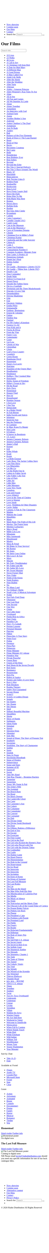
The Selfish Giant (14, 947)
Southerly (11, 740)
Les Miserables (13, 466)
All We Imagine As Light (17, 101)
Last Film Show (13, 463)
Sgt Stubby (11, 702)
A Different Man (14, 70)
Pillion (9, 634)
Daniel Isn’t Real (14, 259)
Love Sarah (11, 502)
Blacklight (11, 174)
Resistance (11, 670)
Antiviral (10, 121)
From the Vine (13, 332)
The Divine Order (14, 821)
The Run (10, 937)
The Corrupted (13, 816)
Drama (9, 1108)
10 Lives (10, 55)
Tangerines (11, 782)
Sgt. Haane (11, 704)
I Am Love (11, 403)
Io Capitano (12, 425)
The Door (11, 825)
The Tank (11, 957)
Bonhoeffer (11, 184)
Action (9, 1094)
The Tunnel (11, 962)
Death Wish (12, 276)
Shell (9, 709)
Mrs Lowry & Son (14, 556)
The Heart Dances (14, 857)
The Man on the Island (16, 889)
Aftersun (10, 87)
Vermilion (11, 1008)
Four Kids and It (14, 327)
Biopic (9, 1101)
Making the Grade (14, 514)
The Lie (10, 886)
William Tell (12, 1039)
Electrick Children (14, 303)
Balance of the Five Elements (19, 135)
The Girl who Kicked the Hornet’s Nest (24, 842)
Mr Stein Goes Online (16, 553)
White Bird (11, 1032)
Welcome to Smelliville (16, 1022)
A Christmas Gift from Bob (18, 65)
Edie (8, 298)
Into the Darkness (14, 422)
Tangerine (11, 779)
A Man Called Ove (15, 75)
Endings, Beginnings (15, 310)
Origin (9, 609)
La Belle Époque (14, 459)
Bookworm (11, 186)
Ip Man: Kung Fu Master (17, 427)
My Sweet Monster (15, 570)
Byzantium (11, 213)
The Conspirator (14, 811)
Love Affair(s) (13, 495)
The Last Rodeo (13, 884)
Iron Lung (11, 429)
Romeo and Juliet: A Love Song (20, 680)
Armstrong (11, 126)
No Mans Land (13, 587)
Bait (8, 133)
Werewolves (12, 1025)
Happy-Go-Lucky (14, 364)
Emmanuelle (12, 308)
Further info (18, 1133)
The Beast (11, 794)
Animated (11, 1098)
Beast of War (12, 143)
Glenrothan (11, 347)
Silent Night (12, 723)
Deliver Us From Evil (16, 279)
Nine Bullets (12, 582)
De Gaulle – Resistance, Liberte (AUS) (23, 267)
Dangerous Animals (15, 257)
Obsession (11, 599)
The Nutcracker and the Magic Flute (22, 903)
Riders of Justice (14, 677)
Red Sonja (11, 668)
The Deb (10, 818)
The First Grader (14, 838)
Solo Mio (11, 736)
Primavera (11, 648)
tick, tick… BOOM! (15, 981)
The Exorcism (13, 835)
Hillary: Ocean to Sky (16, 383)
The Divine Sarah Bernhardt (19, 823)
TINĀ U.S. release (15, 983)
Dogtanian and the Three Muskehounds (24, 288)
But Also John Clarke (16, 211)
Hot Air (10, 395)
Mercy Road (12, 529)
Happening (11, 361)
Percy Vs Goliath (14, 624)
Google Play (12, 1075)
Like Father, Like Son (16, 476)
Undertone (11, 1000)
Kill (8, 449)
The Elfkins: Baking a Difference (21, 828)
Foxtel (9, 1080)
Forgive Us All (13, 325)
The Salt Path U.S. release (18, 940)
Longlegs (11, 490)
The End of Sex (13, 830)
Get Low (10, 342)
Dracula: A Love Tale (16, 291)
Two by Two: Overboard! (18, 996)
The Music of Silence (16, 898)
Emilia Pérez (12, 305)
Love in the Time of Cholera (19, 497)
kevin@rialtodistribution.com (28, 1156)
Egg (8, 301)
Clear (9, 1084)
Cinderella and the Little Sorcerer (21, 240)
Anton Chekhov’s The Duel (18, 123)
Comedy (10, 1103)
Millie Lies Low (13, 531)
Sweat (9, 772)
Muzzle (10, 561)
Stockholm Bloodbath (16, 757)
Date (9, 1061)
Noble (9, 595)
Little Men (11, 483)
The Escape (12, 833)
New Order (11, 575)
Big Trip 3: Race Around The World (22, 169)
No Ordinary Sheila (15, 590)
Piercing (10, 631)
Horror (9, 1113)
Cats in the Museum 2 (16, 228)
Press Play (11, 646)
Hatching (10, 366)
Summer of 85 (13, 767)
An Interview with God (17, 111)
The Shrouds (12, 952)
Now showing (13, 24)
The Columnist (13, 808)
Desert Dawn (12, 281)
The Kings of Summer (16, 879)
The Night (11, 901)
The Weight (12, 969)
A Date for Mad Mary (16, 67)
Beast (9, 140)
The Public (11, 923)
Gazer (9, 339)
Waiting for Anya (14, 1013)
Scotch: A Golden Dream (17, 697)
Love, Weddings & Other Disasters (22, 505)
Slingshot (11, 733)
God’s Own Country (15, 352)
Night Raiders (13, 580)
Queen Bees (12, 660)
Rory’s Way (12, 682)
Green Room (12, 356)
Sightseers (11, 721)
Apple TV (11, 1072)
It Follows (11, 432)
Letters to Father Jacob (16, 473)
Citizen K (11, 242)
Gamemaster (12, 337)
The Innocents (13, 869)
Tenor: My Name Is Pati (17, 784)
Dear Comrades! (14, 274)
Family (10, 1111)
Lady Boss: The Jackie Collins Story (22, 461)
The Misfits (11, 896)
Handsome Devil (14, 359)
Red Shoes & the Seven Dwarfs (20, 665)
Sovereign (11, 743)
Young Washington (15, 1047)
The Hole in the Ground (17, 862)
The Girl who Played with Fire (20, 845)
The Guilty (11, 852)
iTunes (9, 1070)
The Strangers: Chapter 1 (17, 954)
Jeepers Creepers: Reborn (17, 439)
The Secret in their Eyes (17, 945)
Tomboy (10, 991)
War (8, 1123)
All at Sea (11, 96)
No (8, 585)
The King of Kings (15, 877)
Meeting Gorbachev (15, 527)
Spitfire (10, 748)
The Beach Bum (14, 791)
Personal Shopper (14, 629)
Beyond (10, 162)
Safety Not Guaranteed (16, 689)
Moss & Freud (13, 544)
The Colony (12, 806)
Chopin (10, 233)
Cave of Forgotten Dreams (18, 230)
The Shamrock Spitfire (16, 949)
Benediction (12, 155)
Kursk (9, 456)
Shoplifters (11, 714)
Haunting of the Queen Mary (19, 369)
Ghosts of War (13, 344)
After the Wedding (14, 82)
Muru (9, 558)
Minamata (11, 534)
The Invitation (13, 874)
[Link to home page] (24, 20)
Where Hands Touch (15, 1030)
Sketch (9, 728)
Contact (10, 32)
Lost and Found (13, 493)
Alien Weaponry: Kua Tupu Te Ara (22, 92)
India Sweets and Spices (17, 415)
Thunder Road (13, 979)
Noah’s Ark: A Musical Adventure (21, 592)
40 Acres (10, 60)
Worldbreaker (12, 1042)
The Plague (11, 913)
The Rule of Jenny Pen (16, 935)
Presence (10, 643)
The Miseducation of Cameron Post (22, 894)
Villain (9, 1010)
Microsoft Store (13, 1077)
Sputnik (10, 753)
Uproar (10, 1003)
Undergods (11, 998)
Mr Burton (11, 548)
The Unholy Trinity (15, 964)
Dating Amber (13, 262)
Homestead (11, 390)
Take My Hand (13, 774)
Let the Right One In (15, 471)
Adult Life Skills (14, 77)
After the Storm (13, 79)
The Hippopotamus (15, 860)
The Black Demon (14, 796)
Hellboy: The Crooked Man (18, 376)
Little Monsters (13, 485)
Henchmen (11, 378)
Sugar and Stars (13, 765)
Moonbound (12, 539)
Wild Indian (12, 1037)
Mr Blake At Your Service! (18, 546)
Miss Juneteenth (13, 536)
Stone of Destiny (14, 760)
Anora (9, 116)
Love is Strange (13, 500)
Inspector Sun (12, 420)
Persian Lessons (13, 626)
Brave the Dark (13, 194)
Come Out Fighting (15, 247)
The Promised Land (15, 920)
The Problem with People (17, 918)
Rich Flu (10, 675)
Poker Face (11, 638)
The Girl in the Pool (15, 840)
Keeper (10, 446)
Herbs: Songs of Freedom (18, 381)
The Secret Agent (14, 942)
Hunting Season (13, 400)
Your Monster (12, 1049)
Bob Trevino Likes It (15, 179)
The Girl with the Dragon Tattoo (20, 847)
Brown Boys (12, 203)
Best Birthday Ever (15, 157)
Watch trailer (6, 1133)
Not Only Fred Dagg (15, 597)
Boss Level (11, 189)
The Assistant (12, 789)
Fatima (9, 315)
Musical (10, 1115)
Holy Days (11, 388)
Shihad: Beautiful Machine (18, 711)
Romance (11, 1118)
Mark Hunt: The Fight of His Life (21, 522)
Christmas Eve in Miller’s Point (20, 235)
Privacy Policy (13, 1198)
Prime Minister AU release (18, 653)
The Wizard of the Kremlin (18, 971)
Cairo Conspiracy (14, 218)
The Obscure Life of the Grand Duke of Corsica (27, 906)
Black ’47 (11, 172)
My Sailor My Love (15, 568)
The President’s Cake (16, 915)
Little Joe (10, 480)
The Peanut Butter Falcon (18, 908)
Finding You (12, 318)
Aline (9, 94)
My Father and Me (15, 565)
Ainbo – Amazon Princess (18, 89)
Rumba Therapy (14, 687)
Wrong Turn (12, 1044)
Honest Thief (12, 393)
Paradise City (12, 621)
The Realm (11, 928)
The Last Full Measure (16, 881)
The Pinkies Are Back (16, 911)
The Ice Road (12, 867)
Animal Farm (12, 113)
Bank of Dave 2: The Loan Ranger (22, 138)
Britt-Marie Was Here (16, 199)
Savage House (13, 692)
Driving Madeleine (15, 296)
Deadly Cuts (12, 271)
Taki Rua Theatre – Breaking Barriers (23, 777)
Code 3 (10, 245)
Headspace (11, 373)
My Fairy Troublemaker (17, 563)
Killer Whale (12, 451)
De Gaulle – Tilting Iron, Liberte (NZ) (23, 269)
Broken (10, 201)
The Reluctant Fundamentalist (19, 930)
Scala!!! (10, 694)
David (9, 264)
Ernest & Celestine (15, 313)
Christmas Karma (14, 237)
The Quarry (12, 925)
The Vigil (11, 966)
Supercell (11, 770)
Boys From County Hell (17, 191)
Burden (10, 208)
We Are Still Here (14, 1017)
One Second (12, 604)
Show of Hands (13, 719)
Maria (9, 519)
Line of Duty (12, 478)
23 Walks (11, 58)
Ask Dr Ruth (12, 128)
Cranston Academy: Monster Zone (21, 252)
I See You (11, 405)
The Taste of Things (15, 959)
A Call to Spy (12, 62)
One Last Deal (13, 602)
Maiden (10, 512)
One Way (11, 607)
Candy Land (12, 223)
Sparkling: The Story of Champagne (22, 745)
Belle (9, 152)
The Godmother (13, 850)
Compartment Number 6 (17, 250)
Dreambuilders (13, 293)
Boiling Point (12, 182)
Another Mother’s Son (16, 118)
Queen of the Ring (14, 663)
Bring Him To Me (14, 196)
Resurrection (12, 672)
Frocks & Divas (13, 330)
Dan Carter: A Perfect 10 (17, 254)
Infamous (11, 417)
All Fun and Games (15, 99)
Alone (9, 104)
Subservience (12, 762)
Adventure (11, 1096)
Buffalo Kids (12, 206)
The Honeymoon (14, 864)
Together (10, 988)
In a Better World (14, 410)
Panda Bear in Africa (15, 616)
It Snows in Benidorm (16, 434)
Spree (9, 750)
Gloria (9, 349)
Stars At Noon (13, 755)
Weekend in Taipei (15, 1020)
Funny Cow (12, 335)
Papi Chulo (11, 619)
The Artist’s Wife (14, 787)
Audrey (10, 130)
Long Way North (14, 488)
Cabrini (10, 216)
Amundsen (11, 109)
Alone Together (13, 106)
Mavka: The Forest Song (17, 524)
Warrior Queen (13, 1015)
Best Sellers (12, 160)
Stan (8, 1082)
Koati (9, 454)
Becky (9, 145)
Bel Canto (11, 150)
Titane (9, 986)
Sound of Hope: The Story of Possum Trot (25, 738)
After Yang (11, 84)
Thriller (10, 1120)
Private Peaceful (13, 658)
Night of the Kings (15, 578)
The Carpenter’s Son (15, 804)
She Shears (11, 706)
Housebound (12, 398)
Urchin (10, 1005)
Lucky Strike (12, 507)
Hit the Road (12, 386)
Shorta (9, 716)
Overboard (11, 614)
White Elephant (13, 1034)
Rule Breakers (13, 685)
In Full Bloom (13, 412)
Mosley (10, 541)
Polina (9, 641)
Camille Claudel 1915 (16, 220)
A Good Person (13, 72)
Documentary (12, 1106)
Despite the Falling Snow (17, 284)
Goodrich (11, 354)
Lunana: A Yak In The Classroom (21, 510)
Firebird (10, 320)
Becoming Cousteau (15, 147)
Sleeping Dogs (13, 731)
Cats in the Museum (15, 225)
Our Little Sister (13, 612)
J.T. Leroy (11, 437)
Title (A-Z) (11, 1058)
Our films (11, 29)
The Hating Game (14, 855)
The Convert (12, 813)
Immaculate (11, 408)
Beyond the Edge (14, 164)
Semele (10, 699)
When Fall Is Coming (16, 1027)
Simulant (10, 726)
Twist (9, 993)
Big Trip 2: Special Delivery (19, 167)
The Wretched (13, 974)
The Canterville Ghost (16, 799)
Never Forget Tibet (15, 573)
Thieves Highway (14, 976)
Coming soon (12, 27)
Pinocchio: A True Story (17, 636)
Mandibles (11, 517)
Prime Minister (13, 651)
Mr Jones (10, 551)
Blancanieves (12, 177)
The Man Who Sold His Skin (19, 891)
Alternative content (15, 1190)
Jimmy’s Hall (12, 444)
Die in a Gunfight (14, 286)
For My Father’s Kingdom (18, 322)
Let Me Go (11, 468)
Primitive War (12, 655)
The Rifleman (12, 932)
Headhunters (12, 371)
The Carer (11, 801)
